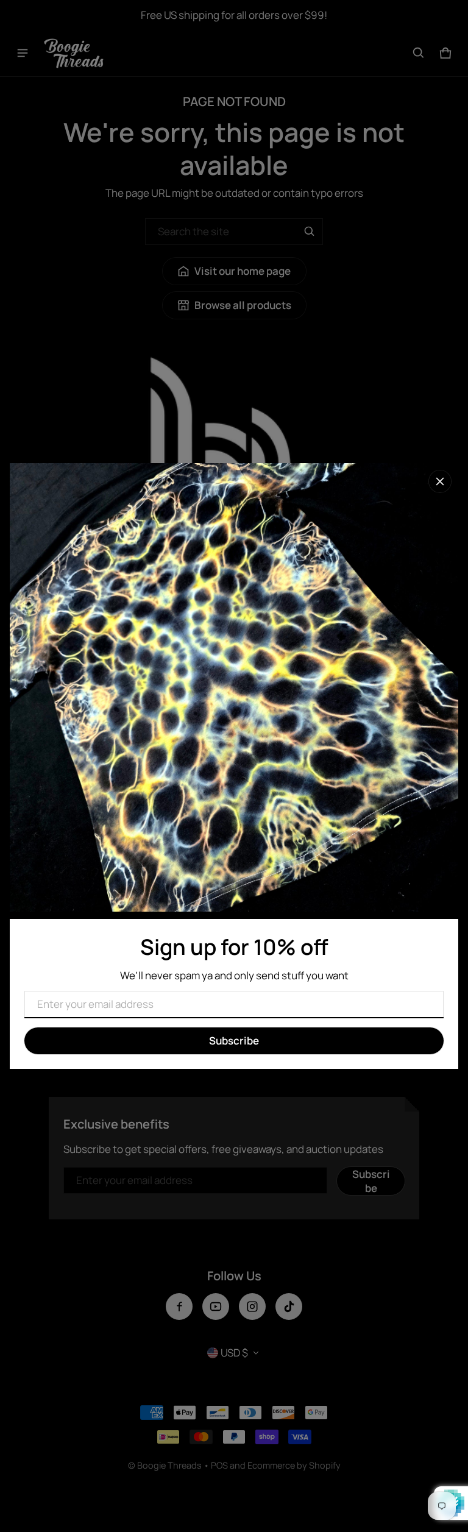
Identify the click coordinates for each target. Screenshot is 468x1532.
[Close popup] (440, 481)
